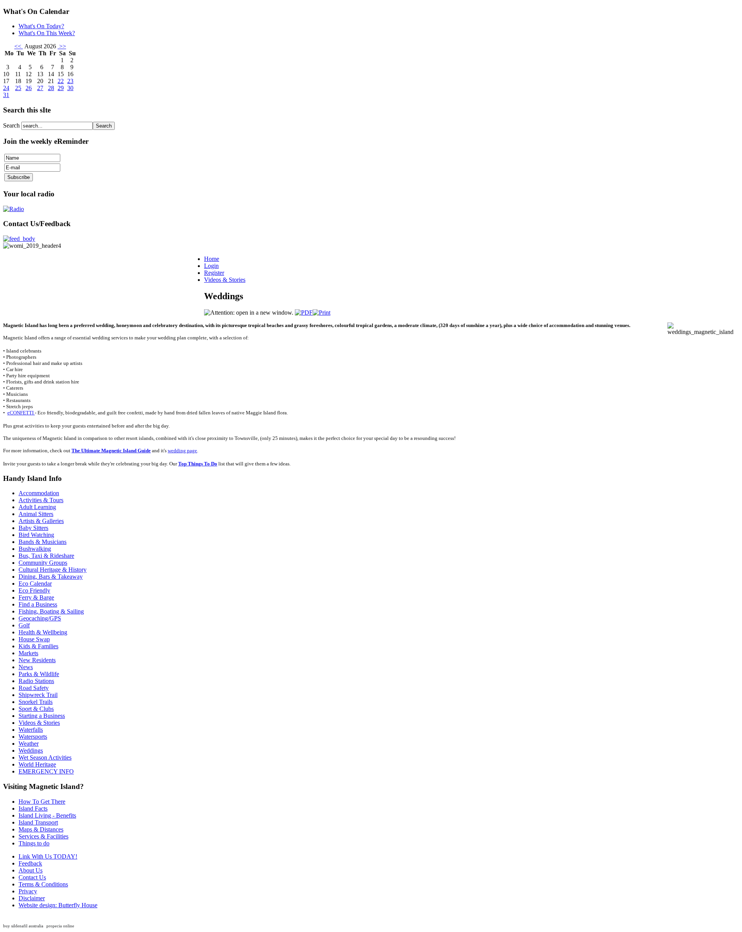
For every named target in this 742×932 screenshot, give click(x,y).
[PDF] (304, 312)
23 (70, 81)
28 (51, 88)
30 (70, 88)
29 (61, 88)
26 (29, 88)
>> (62, 46)
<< (18, 46)
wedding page (182, 450)
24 (6, 88)
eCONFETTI (21, 413)
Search (12, 125)
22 (61, 81)
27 (40, 88)
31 (6, 95)
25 (18, 88)
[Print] (321, 312)
